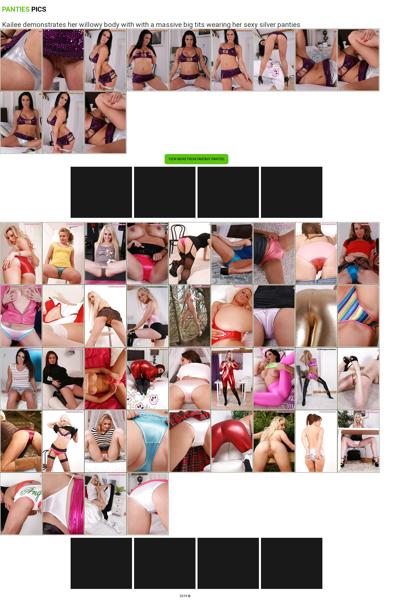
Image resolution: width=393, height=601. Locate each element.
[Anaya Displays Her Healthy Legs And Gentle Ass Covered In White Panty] (190, 441)
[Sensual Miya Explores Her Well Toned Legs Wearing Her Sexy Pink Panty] (274, 316)
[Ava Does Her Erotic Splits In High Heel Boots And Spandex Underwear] (316, 378)
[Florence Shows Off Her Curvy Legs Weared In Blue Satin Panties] (63, 253)
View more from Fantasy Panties (196, 159)
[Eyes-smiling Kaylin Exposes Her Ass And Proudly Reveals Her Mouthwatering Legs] (105, 441)
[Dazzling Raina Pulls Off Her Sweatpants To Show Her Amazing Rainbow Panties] (358, 316)
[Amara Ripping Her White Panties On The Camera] (63, 504)
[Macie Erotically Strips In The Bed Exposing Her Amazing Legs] (147, 441)
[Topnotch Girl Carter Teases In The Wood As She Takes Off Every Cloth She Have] (190, 316)
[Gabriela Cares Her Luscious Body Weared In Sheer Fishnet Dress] (147, 253)
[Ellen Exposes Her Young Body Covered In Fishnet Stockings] (63, 441)
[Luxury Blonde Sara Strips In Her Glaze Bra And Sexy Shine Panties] (105, 316)
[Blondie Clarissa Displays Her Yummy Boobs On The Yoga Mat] (105, 253)
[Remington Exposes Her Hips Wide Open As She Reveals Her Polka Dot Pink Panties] (63, 378)
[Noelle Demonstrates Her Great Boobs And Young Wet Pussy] (105, 378)
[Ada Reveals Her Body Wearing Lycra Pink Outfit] (147, 316)
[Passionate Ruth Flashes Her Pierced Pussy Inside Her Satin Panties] (21, 316)
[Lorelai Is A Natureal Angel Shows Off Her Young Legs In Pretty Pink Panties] (21, 504)
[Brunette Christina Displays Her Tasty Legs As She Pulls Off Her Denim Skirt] (316, 253)
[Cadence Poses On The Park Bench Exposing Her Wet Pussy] (274, 441)
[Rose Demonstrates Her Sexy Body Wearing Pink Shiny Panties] (274, 253)
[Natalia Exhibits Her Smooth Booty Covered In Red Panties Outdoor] (21, 441)
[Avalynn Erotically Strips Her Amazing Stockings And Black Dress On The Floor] (190, 253)
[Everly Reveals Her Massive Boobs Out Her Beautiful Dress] (316, 441)
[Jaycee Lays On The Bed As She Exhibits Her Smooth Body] (232, 253)
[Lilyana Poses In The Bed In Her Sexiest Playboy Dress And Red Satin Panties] (232, 316)
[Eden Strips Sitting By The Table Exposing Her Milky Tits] (232, 378)
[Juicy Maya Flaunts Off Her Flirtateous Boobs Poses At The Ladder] (358, 378)
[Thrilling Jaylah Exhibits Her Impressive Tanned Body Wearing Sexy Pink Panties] (190, 378)
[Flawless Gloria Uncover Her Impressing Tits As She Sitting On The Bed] (105, 504)
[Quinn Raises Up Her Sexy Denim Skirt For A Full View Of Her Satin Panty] (21, 378)
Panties (24, 9)
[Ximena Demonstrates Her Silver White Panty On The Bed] (147, 504)
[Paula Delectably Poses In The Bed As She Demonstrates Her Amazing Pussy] (21, 253)
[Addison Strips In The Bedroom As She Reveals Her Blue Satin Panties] (358, 253)
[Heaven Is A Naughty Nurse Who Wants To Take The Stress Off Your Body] (63, 316)
